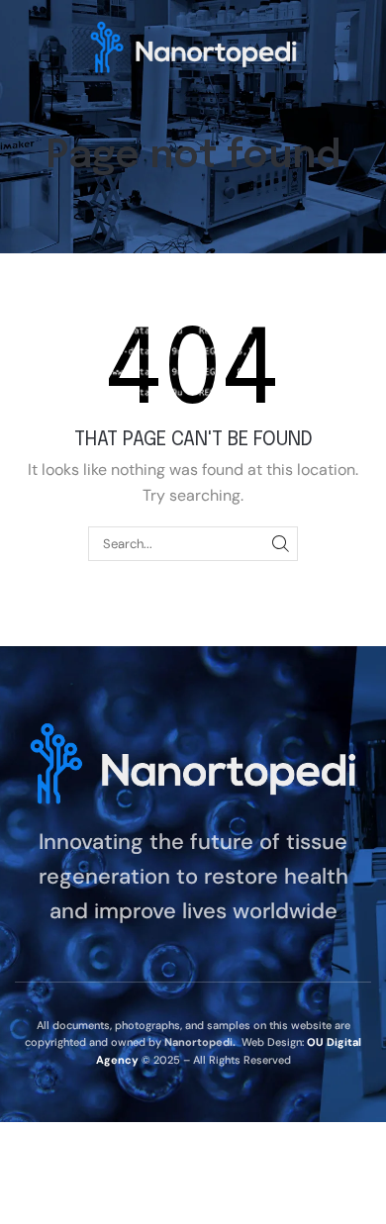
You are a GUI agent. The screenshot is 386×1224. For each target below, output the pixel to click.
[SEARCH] (281, 543)
